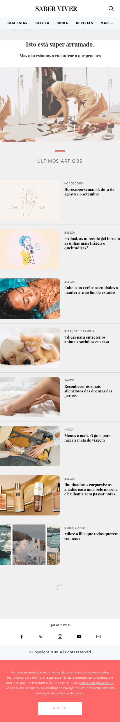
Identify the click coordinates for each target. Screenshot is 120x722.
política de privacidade (96, 683)
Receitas (84, 23)
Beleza (43, 23)
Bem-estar (18, 23)
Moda (62, 23)
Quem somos (60, 625)
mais (105, 23)
